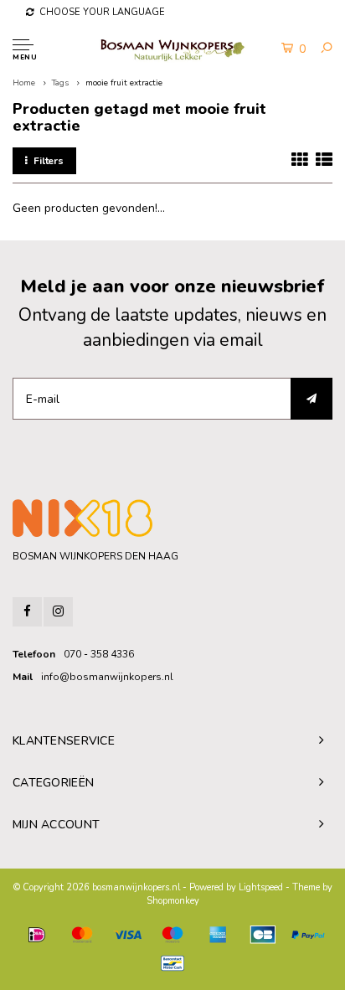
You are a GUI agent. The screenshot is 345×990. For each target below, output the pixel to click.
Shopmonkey (173, 901)
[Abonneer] (311, 399)
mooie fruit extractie (123, 83)
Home (24, 83)
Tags (60, 83)
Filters (48, 161)
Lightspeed (261, 887)
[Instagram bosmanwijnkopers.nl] (58, 611)
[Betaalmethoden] (36, 934)
